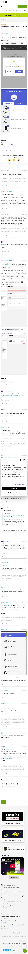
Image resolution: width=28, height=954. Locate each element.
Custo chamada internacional (7, 920)
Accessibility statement (20, 936)
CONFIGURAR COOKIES (9, 943)
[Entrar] (2, 10)
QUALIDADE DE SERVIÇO (21, 943)
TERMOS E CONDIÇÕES (11, 946)
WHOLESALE (22, 946)
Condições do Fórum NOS (8, 936)
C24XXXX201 (6, 170)
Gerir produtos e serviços (7, 907)
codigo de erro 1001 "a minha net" (8, 906)
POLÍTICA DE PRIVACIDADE (19, 941)
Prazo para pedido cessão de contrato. (10, 916)
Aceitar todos (14, 488)
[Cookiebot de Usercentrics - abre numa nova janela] (20, 460)
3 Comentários (4, 918)
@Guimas (5, 565)
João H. (5, 703)
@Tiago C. (20, 224)
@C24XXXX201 (7, 516)
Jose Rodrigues (6, 241)
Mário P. (5, 602)
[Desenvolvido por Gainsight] (14, 933)
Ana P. (4, 455)
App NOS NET (4, 889)
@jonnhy (20, 457)
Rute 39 (5, 587)
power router (5, 147)
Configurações (4, 903)
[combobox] (14, 10)
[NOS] (4, 2)
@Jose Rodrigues (13, 457)
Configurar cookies (13, 492)
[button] (1, 7)
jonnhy (4, 409)
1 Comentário (4, 922)
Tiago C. (5, 562)
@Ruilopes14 (4, 244)
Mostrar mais (14, 877)
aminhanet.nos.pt (8, 758)
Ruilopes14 (5, 33)
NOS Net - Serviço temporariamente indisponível (12, 891)
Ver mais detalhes (19, 484)
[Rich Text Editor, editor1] (14, 792)
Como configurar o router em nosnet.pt (10, 887)
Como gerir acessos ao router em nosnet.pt (11, 901)
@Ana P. (14, 224)
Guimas (5, 508)
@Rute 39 (8, 605)
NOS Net (4, 19)
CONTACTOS (8, 941)
